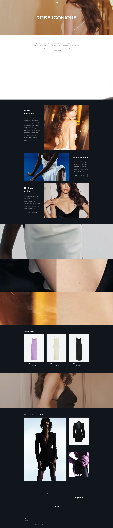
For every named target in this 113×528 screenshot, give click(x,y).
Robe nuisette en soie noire (78, 363)
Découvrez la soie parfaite (80, 175)
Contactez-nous (27, 500)
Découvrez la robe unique (31, 212)
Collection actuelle (78, 479)
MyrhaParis (28, 524)
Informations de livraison (51, 495)
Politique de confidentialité (51, 500)
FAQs (25, 498)
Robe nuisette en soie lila (34, 363)
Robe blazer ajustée (79, 446)
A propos (26, 495)
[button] (82, 3)
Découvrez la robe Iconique (32, 144)
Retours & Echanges (50, 498)
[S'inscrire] (65, 510)
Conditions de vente (50, 502)
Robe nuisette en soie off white (56, 363)
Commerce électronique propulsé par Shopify (38, 524)
